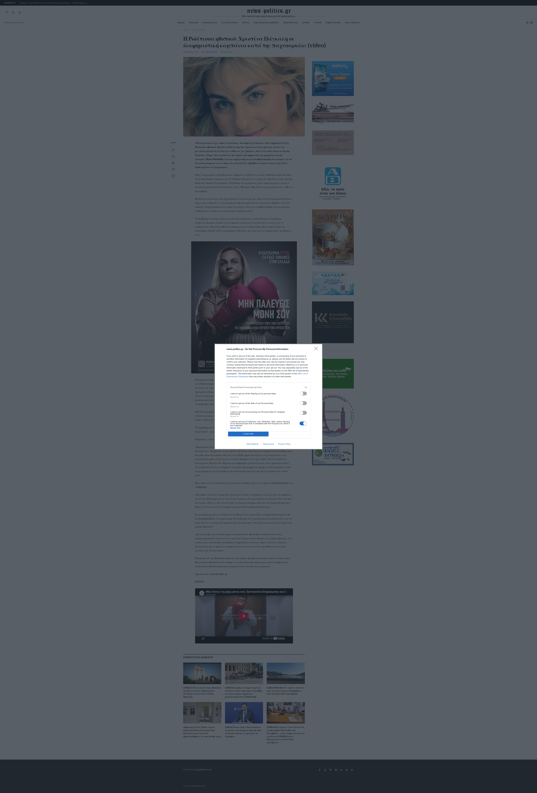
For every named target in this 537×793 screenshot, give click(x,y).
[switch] (303, 393)
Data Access (268, 444)
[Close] (317, 349)
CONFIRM (248, 434)
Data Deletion (253, 444)
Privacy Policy (284, 444)
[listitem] (268, 387)
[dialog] (268, 396)
